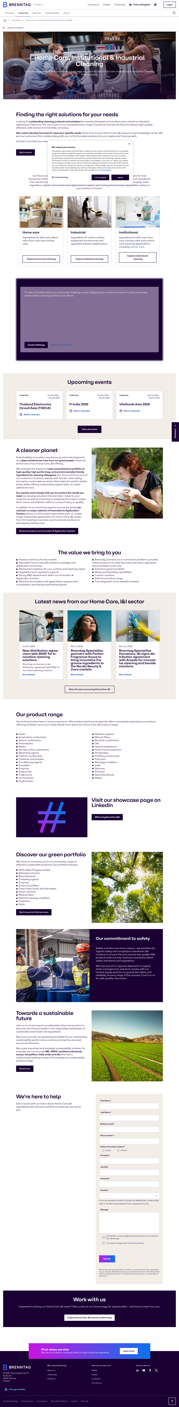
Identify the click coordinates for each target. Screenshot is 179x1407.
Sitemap (84, 1401)
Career (106, 4)
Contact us (93, 4)
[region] (90, 163)
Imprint (74, 1401)
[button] (170, 5)
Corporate (119, 4)
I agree (120, 177)
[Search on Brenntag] (174, 12)
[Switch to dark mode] (155, 4)
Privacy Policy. (105, 170)
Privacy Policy (27, 1401)
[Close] (129, 144)
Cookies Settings (36, 345)
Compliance (42, 1401)
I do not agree (100, 177)
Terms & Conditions (59, 1401)
